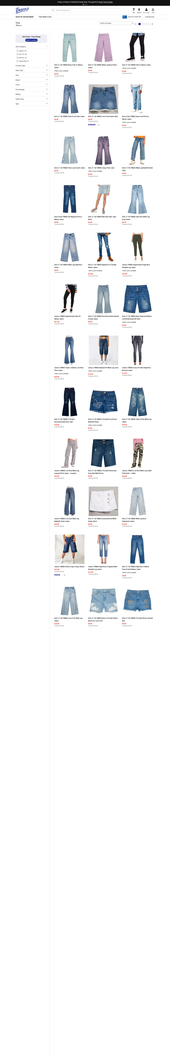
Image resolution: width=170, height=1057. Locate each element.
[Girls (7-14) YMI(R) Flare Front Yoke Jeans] (69, 99)
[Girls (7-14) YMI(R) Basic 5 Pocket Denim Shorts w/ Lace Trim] (103, 601)
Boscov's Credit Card (134, 17)
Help (133, 12)
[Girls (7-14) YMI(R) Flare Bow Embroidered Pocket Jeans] (103, 299)
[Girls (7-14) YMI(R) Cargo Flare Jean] (103, 150)
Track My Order (149, 17)
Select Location (31, 40)
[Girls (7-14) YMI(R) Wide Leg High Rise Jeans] (69, 247)
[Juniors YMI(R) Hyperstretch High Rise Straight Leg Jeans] (137, 247)
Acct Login (146, 12)
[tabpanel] (85, 1)
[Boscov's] (22, 10)
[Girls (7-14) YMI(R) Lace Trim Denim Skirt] (103, 99)
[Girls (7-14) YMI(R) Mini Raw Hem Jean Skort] (103, 199)
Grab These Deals (106, 2)
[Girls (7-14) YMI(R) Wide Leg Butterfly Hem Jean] (137, 150)
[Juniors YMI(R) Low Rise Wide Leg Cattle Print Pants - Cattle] (137, 453)
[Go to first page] (136, 24)
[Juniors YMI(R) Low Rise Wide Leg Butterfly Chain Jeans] (69, 501)
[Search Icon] (53, 10)
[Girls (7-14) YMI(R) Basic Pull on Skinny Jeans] (69, 47)
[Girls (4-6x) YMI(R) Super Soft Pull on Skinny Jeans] (137, 99)
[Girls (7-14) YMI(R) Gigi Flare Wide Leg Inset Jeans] (137, 199)
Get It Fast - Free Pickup (31, 37)
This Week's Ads (44, 17)
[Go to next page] (150, 24)
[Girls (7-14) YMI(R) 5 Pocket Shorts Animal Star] (137, 601)
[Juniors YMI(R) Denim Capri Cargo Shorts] (69, 549)
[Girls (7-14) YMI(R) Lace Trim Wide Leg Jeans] (69, 601)
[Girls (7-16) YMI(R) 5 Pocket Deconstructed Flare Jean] (69, 402)
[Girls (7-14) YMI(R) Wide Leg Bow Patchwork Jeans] (137, 501)
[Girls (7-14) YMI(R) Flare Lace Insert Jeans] (69, 150)
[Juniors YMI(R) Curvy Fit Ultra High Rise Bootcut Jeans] (137, 350)
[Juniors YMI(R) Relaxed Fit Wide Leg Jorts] (103, 350)
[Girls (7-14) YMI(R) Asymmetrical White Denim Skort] (103, 501)
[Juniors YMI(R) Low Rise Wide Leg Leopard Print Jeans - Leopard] (69, 453)
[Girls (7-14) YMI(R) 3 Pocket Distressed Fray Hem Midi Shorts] (103, 453)
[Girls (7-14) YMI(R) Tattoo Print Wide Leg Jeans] (137, 402)
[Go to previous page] (137, 24)
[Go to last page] (152, 24)
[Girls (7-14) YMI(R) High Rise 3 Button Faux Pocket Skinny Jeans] (137, 549)
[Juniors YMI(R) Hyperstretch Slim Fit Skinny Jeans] (69, 299)
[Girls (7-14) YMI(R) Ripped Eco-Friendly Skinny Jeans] (103, 247)
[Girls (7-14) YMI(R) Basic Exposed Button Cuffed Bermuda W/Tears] (137, 299)
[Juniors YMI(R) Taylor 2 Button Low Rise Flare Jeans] (69, 350)
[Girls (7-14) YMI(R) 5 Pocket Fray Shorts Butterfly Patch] (103, 402)
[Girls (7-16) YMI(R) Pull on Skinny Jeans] (137, 47)
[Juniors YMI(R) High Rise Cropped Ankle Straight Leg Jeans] (103, 549)
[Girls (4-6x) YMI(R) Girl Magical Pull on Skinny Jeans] (69, 199)
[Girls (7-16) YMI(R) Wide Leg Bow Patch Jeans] (103, 47)
